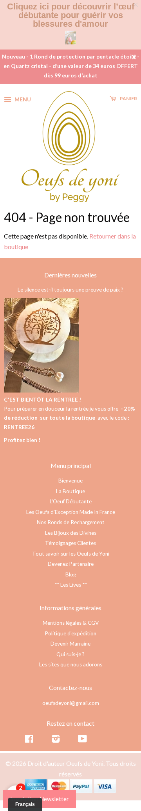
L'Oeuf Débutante (71, 501)
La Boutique (70, 491)
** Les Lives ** (70, 585)
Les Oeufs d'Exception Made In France (70, 512)
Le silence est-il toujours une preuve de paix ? (70, 289)
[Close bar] (136, 5)
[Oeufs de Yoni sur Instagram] (55, 740)
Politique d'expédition (70, 633)
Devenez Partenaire (71, 564)
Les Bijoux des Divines (70, 533)
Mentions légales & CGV (71, 623)
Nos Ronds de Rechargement (71, 522)
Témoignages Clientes (70, 543)
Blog (70, 574)
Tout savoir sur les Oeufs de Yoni (70, 553)
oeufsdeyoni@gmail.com (70, 703)
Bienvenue (70, 480)
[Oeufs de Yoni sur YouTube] (82, 740)
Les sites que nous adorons (70, 664)
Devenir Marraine (70, 643)
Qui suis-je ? (70, 654)
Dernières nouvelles (70, 275)
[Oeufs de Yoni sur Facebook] (29, 740)
